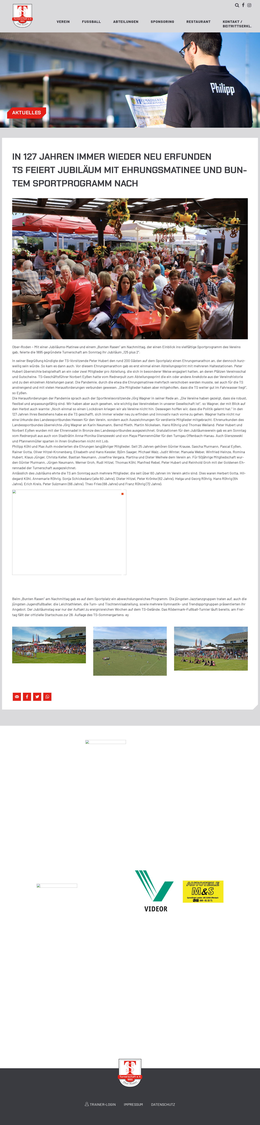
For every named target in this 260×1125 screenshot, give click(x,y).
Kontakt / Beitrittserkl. (237, 22)
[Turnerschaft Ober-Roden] (22, 26)
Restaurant (198, 21)
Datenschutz (163, 1104)
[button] (122, 490)
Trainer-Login (103, 1104)
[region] (69, 532)
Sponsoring (162, 21)
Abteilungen (126, 21)
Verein (63, 21)
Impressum (133, 1104)
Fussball (91, 21)
